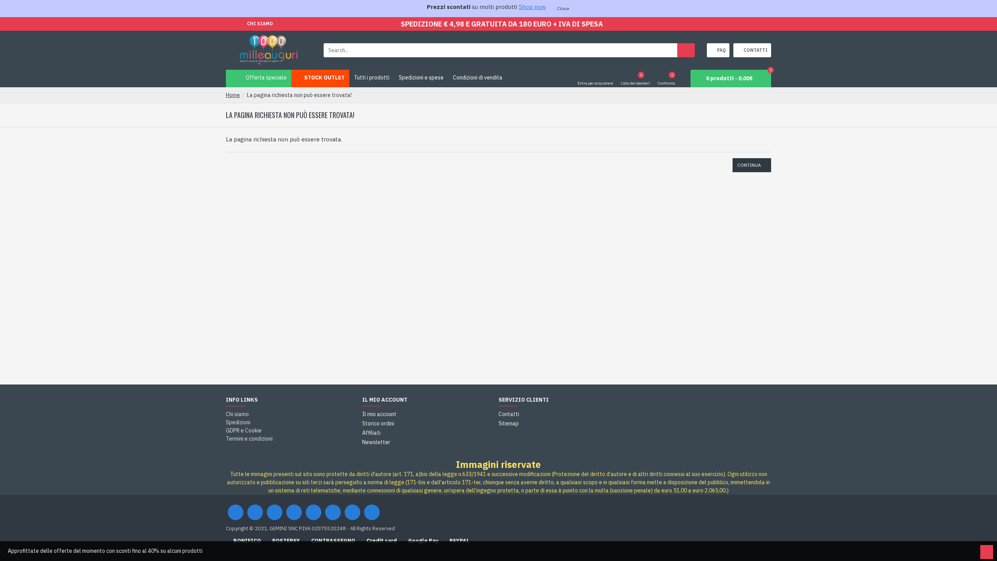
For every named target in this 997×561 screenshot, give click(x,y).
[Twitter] (255, 512)
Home (233, 95)
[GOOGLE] (274, 512)
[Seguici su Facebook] (235, 512)
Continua (749, 165)
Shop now (532, 7)
